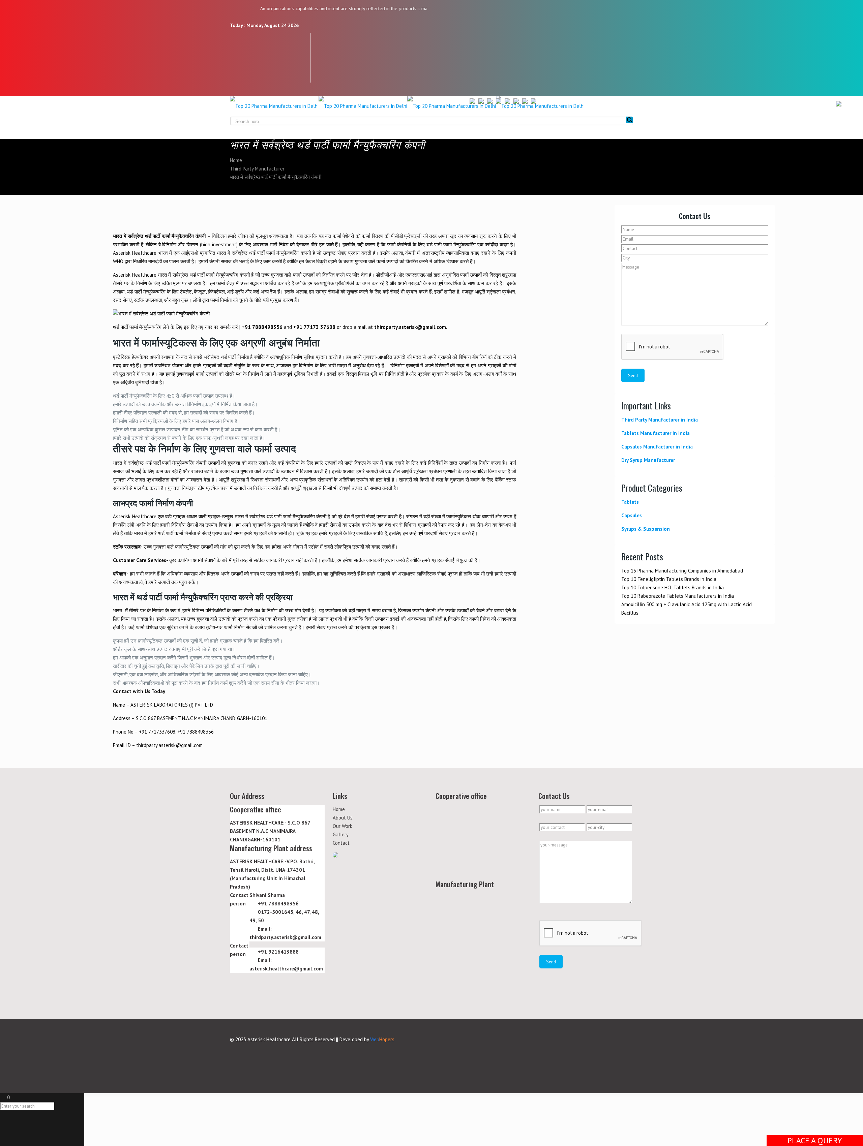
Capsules (631, 515)
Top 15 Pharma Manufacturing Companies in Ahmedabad (682, 570)
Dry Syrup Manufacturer (648, 460)
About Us (343, 817)
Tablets (630, 502)
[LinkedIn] (236, 63)
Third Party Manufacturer (257, 168)
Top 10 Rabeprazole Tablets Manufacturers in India (677, 596)
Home (236, 160)
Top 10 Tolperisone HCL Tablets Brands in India (672, 587)
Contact (341, 843)
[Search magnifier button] (629, 120)
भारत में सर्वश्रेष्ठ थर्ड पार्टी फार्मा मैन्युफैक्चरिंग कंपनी (275, 177)
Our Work (342, 826)
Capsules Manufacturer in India (657, 446)
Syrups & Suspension (645, 529)
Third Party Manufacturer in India (659, 419)
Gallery (341, 834)
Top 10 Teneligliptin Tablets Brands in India (668, 579)
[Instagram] (236, 76)
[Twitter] (236, 51)
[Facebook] (236, 38)
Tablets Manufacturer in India (655, 433)
